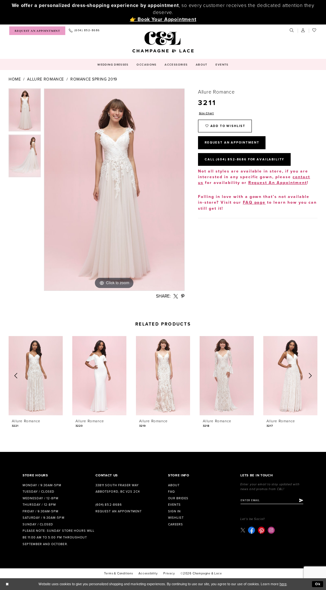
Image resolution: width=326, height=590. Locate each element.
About (174, 485)
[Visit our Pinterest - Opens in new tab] (261, 530)
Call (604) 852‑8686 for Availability (244, 159)
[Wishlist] (314, 30)
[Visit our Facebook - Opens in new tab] (251, 530)
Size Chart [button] (206, 113)
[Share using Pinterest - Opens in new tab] (183, 296)
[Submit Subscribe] (301, 500)
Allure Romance (45, 79)
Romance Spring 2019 (93, 79)
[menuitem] (37, 30)
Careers (175, 524)
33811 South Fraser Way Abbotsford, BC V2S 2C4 (117, 488)
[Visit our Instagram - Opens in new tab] (271, 530)
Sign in (174, 511)
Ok (318, 584)
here (283, 584)
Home (15, 79)
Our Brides (178, 498)
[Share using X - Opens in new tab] (176, 296)
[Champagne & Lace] (162, 42)
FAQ (171, 492)
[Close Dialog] (7, 584)
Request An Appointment (232, 142)
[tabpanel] (25, 111)
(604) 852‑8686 (109, 505)
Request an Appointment (118, 511)
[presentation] (36, 375)
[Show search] (292, 30)
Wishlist (176, 518)
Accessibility (148, 573)
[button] (303, 30)
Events (174, 505)
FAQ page (254, 202)
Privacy (169, 573)
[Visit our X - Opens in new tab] (242, 530)
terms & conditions (118, 573)
